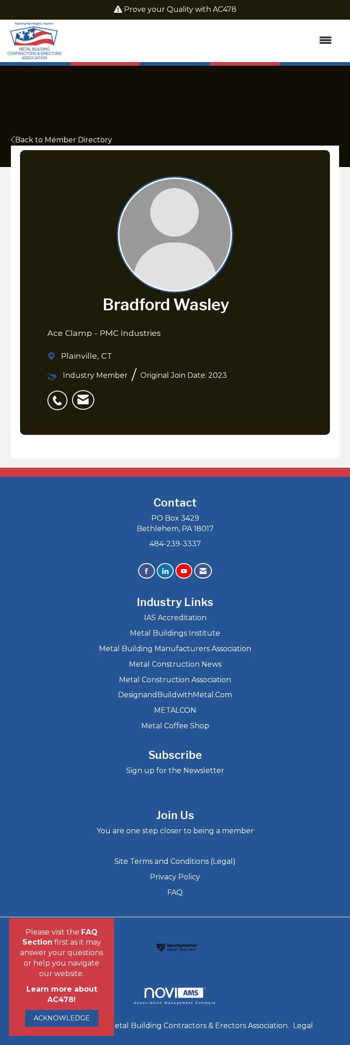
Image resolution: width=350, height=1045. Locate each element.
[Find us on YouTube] (183, 571)
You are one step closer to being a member (175, 830)
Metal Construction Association (175, 679)
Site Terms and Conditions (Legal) (175, 861)
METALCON (175, 710)
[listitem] (59, 395)
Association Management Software (175, 1002)
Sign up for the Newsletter (175, 770)
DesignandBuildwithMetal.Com (175, 694)
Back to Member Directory (63, 140)
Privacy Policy (175, 877)
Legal (303, 1025)
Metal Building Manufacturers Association (175, 648)
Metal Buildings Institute (175, 633)
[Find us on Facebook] (146, 571)
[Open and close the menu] (201, 41)
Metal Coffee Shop (175, 725)
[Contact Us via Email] (203, 571)
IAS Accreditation (175, 617)
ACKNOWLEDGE (62, 1018)
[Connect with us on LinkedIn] (165, 571)
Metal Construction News (175, 664)
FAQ (175, 892)
